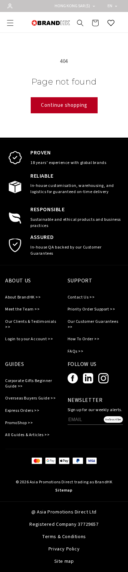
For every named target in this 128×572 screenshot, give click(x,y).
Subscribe (113, 419)
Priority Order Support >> (91, 309)
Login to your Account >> (29, 339)
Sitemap (63, 490)
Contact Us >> (81, 297)
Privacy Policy (64, 549)
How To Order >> (84, 339)
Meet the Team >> (22, 309)
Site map (64, 561)
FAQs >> (76, 351)
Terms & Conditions (64, 536)
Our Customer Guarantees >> (93, 324)
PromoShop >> (19, 423)
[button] (10, 22)
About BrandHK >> (23, 297)
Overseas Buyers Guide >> (30, 398)
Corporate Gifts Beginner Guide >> (28, 383)
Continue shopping (64, 105)
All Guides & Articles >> (27, 435)
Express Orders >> (22, 411)
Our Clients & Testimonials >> (30, 324)
